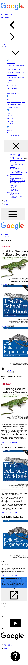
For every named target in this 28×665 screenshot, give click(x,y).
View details (10, 284)
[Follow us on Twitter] (15, 616)
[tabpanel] (14, 31)
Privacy (5, 647)
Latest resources (11, 63)
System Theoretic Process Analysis (15, 90)
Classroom (9, 130)
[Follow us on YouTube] (15, 628)
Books (8, 99)
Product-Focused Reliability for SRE (16, 72)
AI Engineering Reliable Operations (15, 65)
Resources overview (15, 154)
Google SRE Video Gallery (14, 69)
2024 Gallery (10, 116)
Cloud (5, 202)
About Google (7, 644)
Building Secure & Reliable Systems (16, 102)
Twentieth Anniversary (12, 75)
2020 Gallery (10, 121)
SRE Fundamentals (11, 83)
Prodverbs (9, 80)
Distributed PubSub (11, 132)
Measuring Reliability (12, 85)
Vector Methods (11, 123)
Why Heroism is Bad (12, 88)
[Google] (12, 641)
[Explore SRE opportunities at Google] (14, 600)
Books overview (14, 176)
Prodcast (6, 204)
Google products (8, 645)
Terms (5, 648)
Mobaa (8, 113)
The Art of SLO (11, 138)
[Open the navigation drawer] (13, 214)
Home (5, 45)
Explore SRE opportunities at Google (14, 588)
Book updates (8, 370)
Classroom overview (15, 193)
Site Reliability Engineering (13, 107)
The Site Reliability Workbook (14, 104)
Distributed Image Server (13, 135)
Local (5, 203)
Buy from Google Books (7, 442)
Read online (4, 284)
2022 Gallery (10, 118)
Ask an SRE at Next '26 (13, 93)
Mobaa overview (14, 185)
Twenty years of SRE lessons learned (16, 77)
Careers (5, 200)
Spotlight (6, 206)
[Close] (1, 444)
